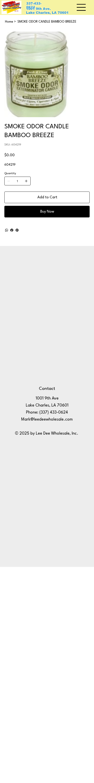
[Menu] (81, 7)
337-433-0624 (34, 5)
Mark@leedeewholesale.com (47, 419)
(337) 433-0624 (53, 412)
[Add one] (26, 181)
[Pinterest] (17, 230)
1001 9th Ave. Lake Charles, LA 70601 (47, 11)
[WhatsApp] (6, 230)
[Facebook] (12, 230)
